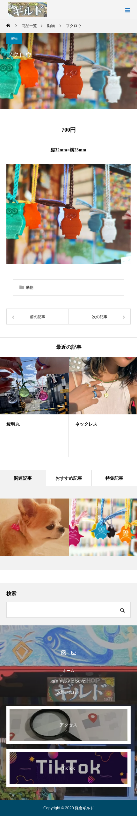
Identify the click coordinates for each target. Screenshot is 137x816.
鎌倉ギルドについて (68, 681)
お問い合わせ (68, 692)
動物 (14, 38)
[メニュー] (127, 9)
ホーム (68, 670)
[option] (34, 407)
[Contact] (73, 652)
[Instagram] (63, 652)
